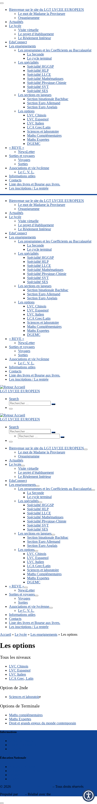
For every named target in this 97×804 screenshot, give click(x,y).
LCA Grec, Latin (21, 678)
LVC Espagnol (19, 670)
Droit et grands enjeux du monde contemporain (42, 723)
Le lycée (21, 634)
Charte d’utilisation (22, 745)
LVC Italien (17, 674)
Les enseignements (43, 634)
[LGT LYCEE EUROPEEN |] (12, 387)
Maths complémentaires (26, 715)
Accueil (5, 634)
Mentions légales (21, 741)
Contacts (15, 749)
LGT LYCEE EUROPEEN (32, 786)
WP (21, 794)
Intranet (14, 775)
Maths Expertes (20, 719)
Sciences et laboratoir (24, 697)
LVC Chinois (18, 666)
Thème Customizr (64, 794)
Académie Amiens (22, 767)
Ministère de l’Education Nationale (34, 771)
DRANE (15, 779)
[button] (88, 795)
